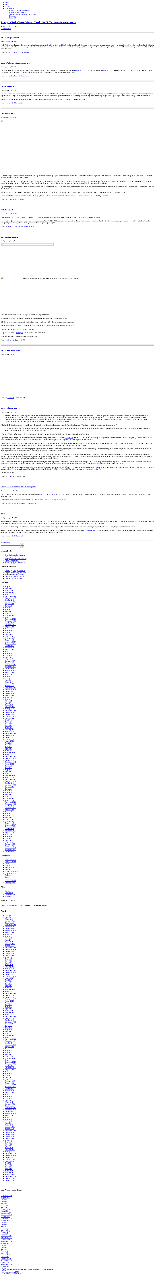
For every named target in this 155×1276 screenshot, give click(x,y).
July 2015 (8, 697)
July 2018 (8, 628)
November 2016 (10, 667)
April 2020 (8, 588)
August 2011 (9, 787)
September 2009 (10, 831)
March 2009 (9, 842)
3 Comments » (24, 76)
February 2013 (10, 752)
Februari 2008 (5, 1209)
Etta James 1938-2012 (10, 350)
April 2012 (8, 771)
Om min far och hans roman (35, 905)
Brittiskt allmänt (12, 503)
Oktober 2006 (5, 1240)
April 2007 (4, 1228)
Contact (7, 6)
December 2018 (10, 619)
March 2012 (9, 773)
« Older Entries (6, 29)
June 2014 (8, 722)
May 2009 (8, 838)
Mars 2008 (4, 1207)
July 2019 (8, 606)
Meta (3, 514)
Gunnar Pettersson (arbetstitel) (19, 10)
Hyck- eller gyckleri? (12, 561)
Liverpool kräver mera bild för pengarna (18, 487)
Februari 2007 (5, 1232)
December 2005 (6, 1259)
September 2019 (10, 602)
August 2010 (9, 810)
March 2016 (9, 682)
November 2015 (10, 689)
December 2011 (10, 779)
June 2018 (8, 630)
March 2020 (9, 590)
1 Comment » (18, 103)
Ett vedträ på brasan (10, 37)
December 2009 (10, 825)
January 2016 (9, 686)
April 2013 (8, 749)
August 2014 (9, 718)
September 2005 (6, 1264)
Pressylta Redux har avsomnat (15, 555)
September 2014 (10, 716)
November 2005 (6, 1260)
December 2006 (6, 1236)
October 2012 (9, 760)
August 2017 (9, 649)
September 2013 (10, 739)
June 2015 (8, 699)
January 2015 (9, 709)
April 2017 (8, 657)
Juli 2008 (4, 1199)
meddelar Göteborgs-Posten (87, 217)
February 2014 (10, 730)
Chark (7, 864)
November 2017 (10, 644)
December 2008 (10, 848)
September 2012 (10, 762)
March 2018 (9, 636)
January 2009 (9, 846)
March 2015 (9, 705)
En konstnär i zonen (9, 237)
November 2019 (10, 598)
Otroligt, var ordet (11, 557)
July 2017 (8, 651)
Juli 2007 (4, 1222)
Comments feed (10, 895)
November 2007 (6, 1215)
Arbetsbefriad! (7, 210)
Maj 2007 (4, 1226)
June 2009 (8, 836)
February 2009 (10, 844)
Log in (7, 891)
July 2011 (8, 789)
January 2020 (9, 594)
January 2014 (9, 731)
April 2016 (8, 680)
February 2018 (10, 638)
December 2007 (6, 1213)
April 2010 (8, 817)
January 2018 (9, 640)
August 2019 (9, 604)
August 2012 (9, 764)
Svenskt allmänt (12, 76)
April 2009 (8, 840)
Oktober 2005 (5, 1262)
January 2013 (9, 754)
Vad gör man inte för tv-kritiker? (15, 559)
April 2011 (8, 794)
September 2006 (6, 1241)
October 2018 (9, 623)
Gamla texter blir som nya (17, 12)
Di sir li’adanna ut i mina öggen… (15, 63)
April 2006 (4, 1251)
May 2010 (8, 815)
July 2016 (8, 674)
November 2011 (10, 781)
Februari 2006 (5, 1255)
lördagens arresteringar (88, 45)
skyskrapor (69, 438)
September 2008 (6, 1196)
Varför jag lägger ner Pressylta (15, 562)
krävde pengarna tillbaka (47, 494)
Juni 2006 (4, 1247)
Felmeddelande (7, 86)
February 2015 (10, 707)
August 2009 (9, 832)
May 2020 (8, 587)
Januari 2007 (5, 1234)
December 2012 (10, 756)
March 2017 (9, 659)
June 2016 (8, 676)
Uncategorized (10, 883)
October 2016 (9, 669)
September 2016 (10, 670)
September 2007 (6, 1219)
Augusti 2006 (5, 1243)
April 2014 (8, 726)
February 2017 (10, 661)
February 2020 (10, 592)
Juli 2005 (4, 1268)
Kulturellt (10, 199)
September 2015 (10, 693)
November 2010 (10, 804)
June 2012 (8, 768)
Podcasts (8, 875)
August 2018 (9, 627)
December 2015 (10, 688)
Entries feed (9, 893)
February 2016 (10, 684)
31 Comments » (20, 199)
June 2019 (8, 608)
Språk (9, 226)
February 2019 (10, 615)
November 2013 (10, 735)
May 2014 (8, 724)
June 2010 (8, 813)
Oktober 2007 (5, 1217)
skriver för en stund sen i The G (55, 45)
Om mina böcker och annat (12, 905)
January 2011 (9, 800)
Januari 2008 (5, 1211)
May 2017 (8, 655)
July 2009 (8, 834)
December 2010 (10, 802)
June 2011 (8, 791)
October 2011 (9, 783)
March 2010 (9, 819)
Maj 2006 (4, 1249)
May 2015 (8, 701)
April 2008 (4, 1205)
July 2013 (8, 743)
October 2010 (9, 806)
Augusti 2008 (5, 1198)
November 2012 (10, 758)
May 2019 (8, 609)
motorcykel (19, 333)
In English (12, 18)
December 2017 (10, 642)
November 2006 (6, 1238)
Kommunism (9, 867)
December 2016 (10, 665)
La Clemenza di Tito (15, 443)
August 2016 (9, 672)
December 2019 (10, 596)
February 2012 (10, 775)
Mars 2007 (4, 1230)
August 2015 (9, 695)
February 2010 (10, 821)
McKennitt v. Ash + (11, 873)
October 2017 (9, 646)
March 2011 (9, 796)
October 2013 (9, 737)
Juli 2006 (4, 1245)
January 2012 (9, 777)
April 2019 (8, 611)
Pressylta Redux (38, 22)
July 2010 (8, 812)
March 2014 (9, 728)
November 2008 (10, 850)
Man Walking (9, 8)
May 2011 (8, 792)
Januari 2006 (5, 1257)
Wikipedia (49, 181)
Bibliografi (12, 16)
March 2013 (9, 750)
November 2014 (10, 712)
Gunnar (7, 571)
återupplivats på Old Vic (93, 469)
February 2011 (10, 798)
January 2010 (9, 823)
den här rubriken (79, 70)
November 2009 (10, 827)
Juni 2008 (4, 1201)
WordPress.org (10, 896)
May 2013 (8, 747)
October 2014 (9, 714)
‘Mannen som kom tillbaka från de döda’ (22, 14)
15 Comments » (19, 536)
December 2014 (10, 710)
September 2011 (10, 785)
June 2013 (8, 745)
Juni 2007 (4, 1224)
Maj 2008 (4, 1203)
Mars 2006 (4, 1253)
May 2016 (8, 678)
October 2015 (9, 691)
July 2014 (8, 720)
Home (7, 2)
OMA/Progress (90, 530)
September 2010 (10, 808)
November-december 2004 (10, 1272)
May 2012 (8, 770)
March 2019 (9, 613)
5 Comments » (29, 226)
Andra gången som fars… (12, 408)
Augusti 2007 (5, 1220)
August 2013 (9, 741)
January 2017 (9, 663)
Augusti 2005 (5, 1266)
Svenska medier (10, 879)
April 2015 (8, 703)
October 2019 (9, 600)
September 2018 (10, 625)
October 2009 (9, 829)
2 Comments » (24, 52)
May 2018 (8, 632)
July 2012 (8, 766)
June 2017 (8, 653)
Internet (10, 103)
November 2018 (10, 621)
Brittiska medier (12, 52)
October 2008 (9, 852)
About (7, 4)
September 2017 (10, 648)
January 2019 (9, 617)
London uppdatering (12, 871)
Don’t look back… (9, 113)
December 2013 (10, 733)
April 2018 (8, 634)
